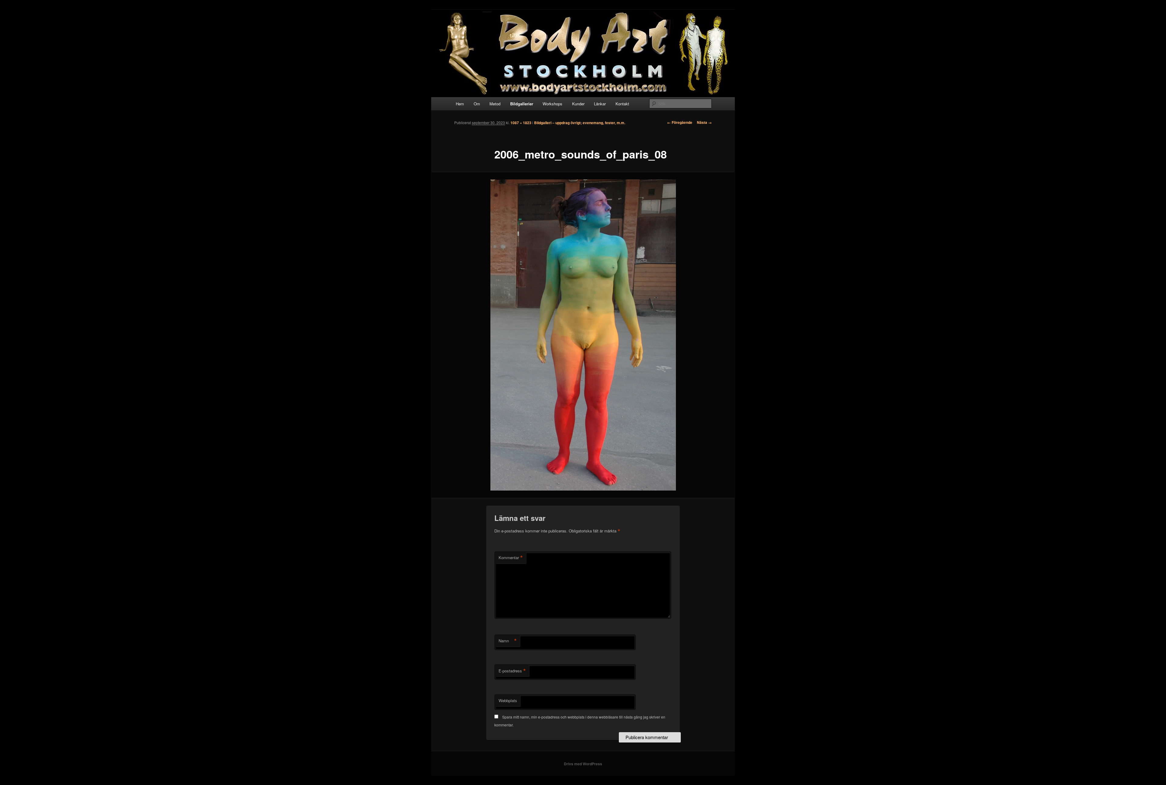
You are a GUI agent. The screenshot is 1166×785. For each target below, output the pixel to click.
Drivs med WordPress (583, 763)
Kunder (578, 104)
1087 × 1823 (520, 122)
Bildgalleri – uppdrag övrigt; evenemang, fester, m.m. (579, 122)
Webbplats (508, 700)
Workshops (552, 104)
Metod (494, 104)
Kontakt (622, 104)
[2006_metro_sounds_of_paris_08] (583, 335)
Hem (460, 104)
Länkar (600, 104)
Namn (508, 641)
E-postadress (512, 671)
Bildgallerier (521, 104)
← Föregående (679, 122)
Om (477, 104)
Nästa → (704, 122)
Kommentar (511, 557)
